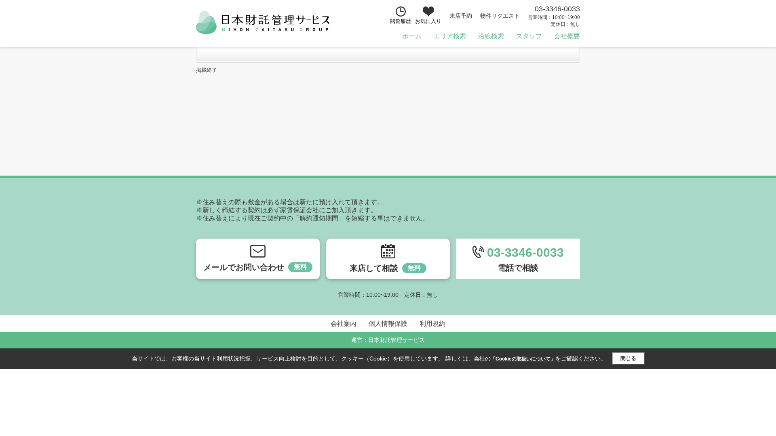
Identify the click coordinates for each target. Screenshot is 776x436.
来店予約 (460, 16)
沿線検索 (491, 36)
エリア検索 (450, 36)
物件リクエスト (500, 16)
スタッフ (529, 36)
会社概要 (567, 36)
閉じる (628, 358)
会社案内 (343, 323)
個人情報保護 (388, 323)
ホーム (412, 36)
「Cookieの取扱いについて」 (523, 359)
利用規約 (432, 323)
